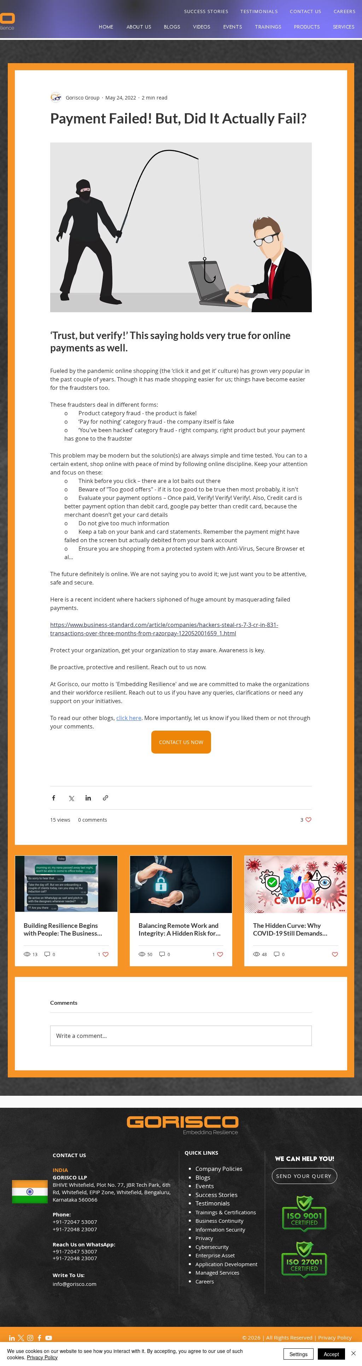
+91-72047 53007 (75, 1251)
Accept (331, 1354)
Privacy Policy (335, 1337)
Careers (204, 1281)
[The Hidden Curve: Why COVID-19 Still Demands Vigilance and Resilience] (296, 884)
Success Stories (216, 1195)
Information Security (220, 1229)
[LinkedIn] (12, 1338)
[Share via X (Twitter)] (71, 797)
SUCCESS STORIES (206, 11)
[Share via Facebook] (53, 797)
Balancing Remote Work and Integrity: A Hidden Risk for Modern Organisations (178, 929)
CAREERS (345, 11)
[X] (21, 1338)
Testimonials (212, 1203)
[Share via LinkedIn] (88, 797)
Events (204, 1186)
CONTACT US (305, 11)
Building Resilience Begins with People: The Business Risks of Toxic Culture (61, 929)
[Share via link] (105, 797)
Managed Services (217, 1272)
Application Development (226, 1264)
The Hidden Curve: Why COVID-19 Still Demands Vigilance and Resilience (287, 929)
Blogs (202, 1177)
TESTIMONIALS (259, 11)
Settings (299, 1354)
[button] (307, 26)
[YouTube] (49, 1338)
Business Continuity (219, 1220)
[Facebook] (39, 1338)
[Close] (353, 1354)
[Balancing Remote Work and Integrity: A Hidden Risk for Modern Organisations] (181, 884)
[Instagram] (30, 1338)
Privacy (205, 1237)
